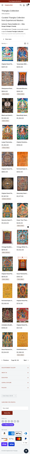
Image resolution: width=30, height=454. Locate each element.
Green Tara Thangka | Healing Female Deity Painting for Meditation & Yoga (22, 220)
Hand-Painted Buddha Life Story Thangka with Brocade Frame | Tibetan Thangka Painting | (22, 274)
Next (25, 360)
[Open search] (21, 5)
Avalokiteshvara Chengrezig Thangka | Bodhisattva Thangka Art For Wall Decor (22, 349)
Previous (6, 360)
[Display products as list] (27, 43)
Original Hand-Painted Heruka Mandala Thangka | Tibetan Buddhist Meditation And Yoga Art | (7, 169)
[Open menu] (2, 5)
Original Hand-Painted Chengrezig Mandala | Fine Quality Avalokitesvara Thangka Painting (7, 193)
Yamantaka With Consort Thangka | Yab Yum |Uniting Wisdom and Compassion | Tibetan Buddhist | (22, 64)
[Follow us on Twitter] (6, 421)
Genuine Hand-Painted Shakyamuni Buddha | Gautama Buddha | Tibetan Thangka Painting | (7, 220)
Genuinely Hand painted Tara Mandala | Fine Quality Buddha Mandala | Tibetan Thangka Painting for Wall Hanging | (22, 193)
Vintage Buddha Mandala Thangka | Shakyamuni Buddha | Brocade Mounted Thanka (7, 247)
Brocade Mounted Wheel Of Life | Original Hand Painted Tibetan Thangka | (22, 88)
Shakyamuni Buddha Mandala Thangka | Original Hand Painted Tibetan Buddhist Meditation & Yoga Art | (7, 88)
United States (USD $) (7, 395)
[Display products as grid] (25, 43)
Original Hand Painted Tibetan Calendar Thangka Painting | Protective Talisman (7, 274)
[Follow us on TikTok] (18, 421)
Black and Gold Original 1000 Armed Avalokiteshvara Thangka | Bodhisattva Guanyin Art (7, 115)
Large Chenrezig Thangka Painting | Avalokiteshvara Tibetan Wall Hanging (7, 142)
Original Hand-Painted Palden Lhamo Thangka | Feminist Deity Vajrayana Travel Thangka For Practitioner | (22, 325)
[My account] (24, 5)
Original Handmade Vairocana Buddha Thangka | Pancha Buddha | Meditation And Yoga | (22, 142)
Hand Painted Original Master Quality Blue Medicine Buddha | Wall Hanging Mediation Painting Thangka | (7, 349)
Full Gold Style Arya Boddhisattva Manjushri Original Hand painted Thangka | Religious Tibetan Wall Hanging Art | (22, 169)
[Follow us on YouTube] (15, 421)
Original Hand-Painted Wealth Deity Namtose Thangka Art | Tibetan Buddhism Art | (7, 64)
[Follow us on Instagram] (9, 421)
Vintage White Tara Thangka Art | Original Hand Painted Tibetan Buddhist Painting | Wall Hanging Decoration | (22, 247)
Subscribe (7, 413)
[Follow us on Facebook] (3, 421)
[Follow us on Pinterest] (12, 421)
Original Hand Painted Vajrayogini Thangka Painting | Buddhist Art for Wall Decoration (22, 300)
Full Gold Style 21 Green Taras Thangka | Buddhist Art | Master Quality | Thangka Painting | (7, 300)
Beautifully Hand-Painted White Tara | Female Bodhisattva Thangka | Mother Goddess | (22, 115)
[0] (27, 5)
